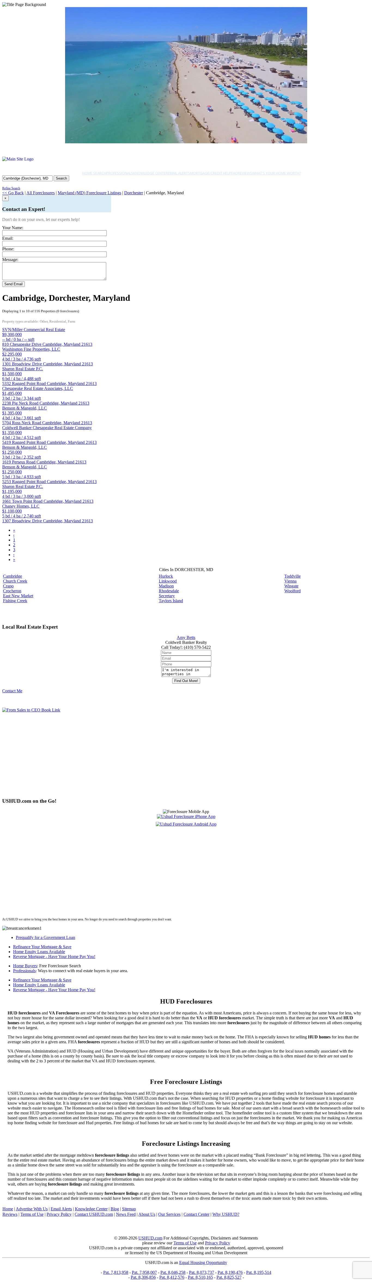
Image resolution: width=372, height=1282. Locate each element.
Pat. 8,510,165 (200, 1277)
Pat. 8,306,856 (143, 1277)
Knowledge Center (150, 173)
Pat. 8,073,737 (201, 1272)
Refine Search (11, 188)
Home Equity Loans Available (39, 951)
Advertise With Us (32, 1209)
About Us (146, 1214)
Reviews (245, 173)
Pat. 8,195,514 (258, 1272)
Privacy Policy (59, 1214)
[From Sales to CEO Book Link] (31, 710)
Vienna (290, 581)
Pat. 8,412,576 (171, 1277)
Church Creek (15, 581)
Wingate (291, 586)
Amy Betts (186, 637)
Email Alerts (179, 173)
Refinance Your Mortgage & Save (42, 946)
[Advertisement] (165, 755)
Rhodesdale (169, 591)
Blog (115, 1209)
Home (7, 1209)
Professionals (119, 173)
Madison (166, 586)
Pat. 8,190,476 (230, 1272)
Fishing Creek (15, 600)
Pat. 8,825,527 (229, 1277)
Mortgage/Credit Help (210, 173)
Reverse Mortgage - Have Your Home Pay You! (54, 956)
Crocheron (12, 591)
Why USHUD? (225, 1214)
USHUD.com (150, 1238)
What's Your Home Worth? (276, 173)
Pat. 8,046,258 (172, 1272)
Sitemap (129, 1209)
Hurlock (166, 576)
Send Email (13, 284)
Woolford (292, 591)
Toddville (292, 576)
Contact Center (196, 1214)
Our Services (169, 1214)
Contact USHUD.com (94, 1214)
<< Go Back (13, 192)
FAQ (234, 173)
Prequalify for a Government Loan (45, 937)
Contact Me (12, 691)
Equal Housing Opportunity (203, 1262)
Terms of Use (32, 1214)
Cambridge (12, 576)
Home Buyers (25, 965)
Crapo (8, 586)
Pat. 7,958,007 (144, 1272)
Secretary (167, 595)
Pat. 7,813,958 (115, 1272)
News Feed (126, 1214)
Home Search (94, 173)
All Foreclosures (40, 192)
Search (61, 178)
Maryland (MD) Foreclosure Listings (89, 192)
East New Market (18, 595)
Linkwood (168, 581)
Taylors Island (171, 600)
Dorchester (133, 192)
